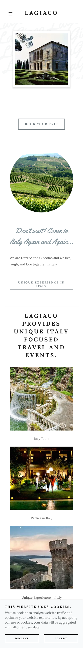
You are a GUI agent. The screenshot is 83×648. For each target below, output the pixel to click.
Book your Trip (41, 124)
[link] (41, 14)
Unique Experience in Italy (41, 284)
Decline (22, 638)
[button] (11, 14)
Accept (61, 638)
